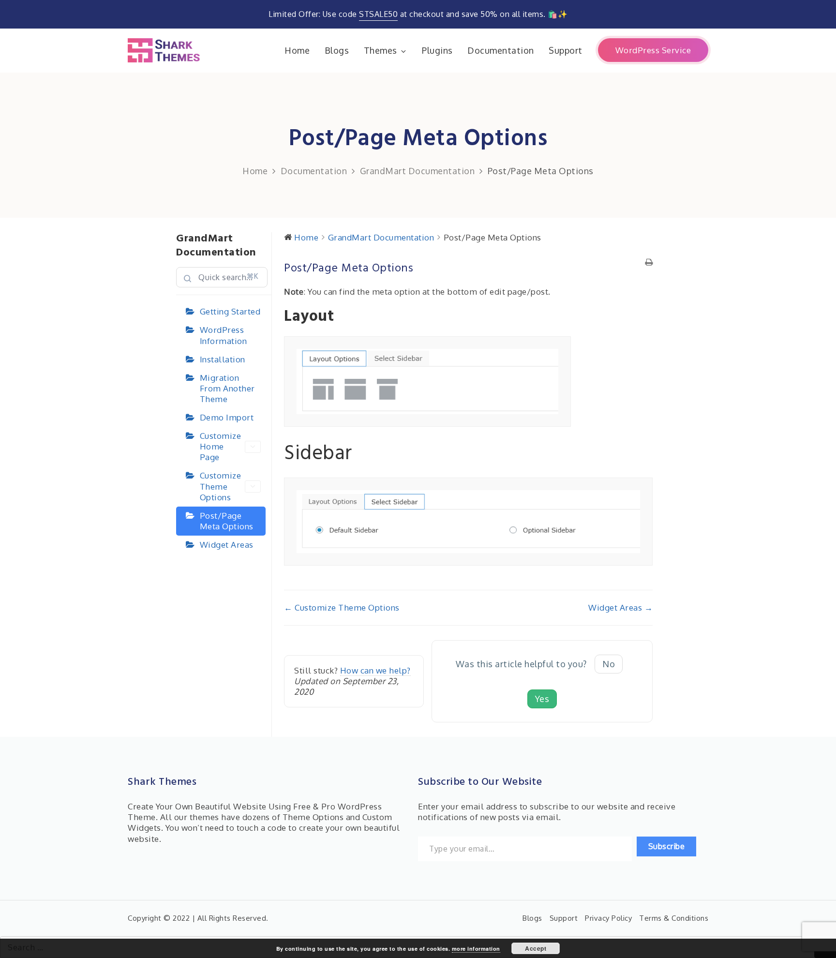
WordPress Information (223, 335)
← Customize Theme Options (342, 607)
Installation (222, 359)
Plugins (437, 50)
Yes (542, 698)
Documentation (500, 50)
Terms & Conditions (673, 918)
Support (565, 50)
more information (476, 948)
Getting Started (230, 311)
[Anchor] (343, 316)
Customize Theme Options (220, 486)
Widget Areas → (620, 607)
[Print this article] (649, 262)
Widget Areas (227, 544)
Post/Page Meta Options (227, 520)
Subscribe (666, 846)
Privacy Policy (608, 918)
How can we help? (375, 670)
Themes (380, 50)
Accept (535, 948)
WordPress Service (653, 50)
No (608, 664)
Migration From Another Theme (227, 388)
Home (297, 50)
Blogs (337, 50)
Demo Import (227, 417)
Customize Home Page (220, 446)
